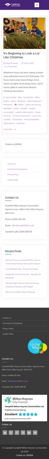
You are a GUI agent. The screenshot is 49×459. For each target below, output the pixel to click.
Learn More (8, 129)
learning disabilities (31, 119)
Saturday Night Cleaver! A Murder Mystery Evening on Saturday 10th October (22, 285)
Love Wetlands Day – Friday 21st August (22, 269)
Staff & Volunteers (34, 101)
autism (16, 108)
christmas (7, 116)
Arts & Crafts (11, 97)
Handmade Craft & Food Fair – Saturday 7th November (23, 276)
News (13, 101)
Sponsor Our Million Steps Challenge (20, 292)
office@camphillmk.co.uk (23, 225)
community (36, 116)
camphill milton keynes (24, 112)
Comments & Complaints (17, 169)
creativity (6, 119)
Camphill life (28, 97)
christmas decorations (21, 116)
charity (37, 112)
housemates (17, 119)
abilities (21, 105)
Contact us (12, 164)
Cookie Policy (13, 180)
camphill (24, 108)
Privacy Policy (13, 174)
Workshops (7, 105)
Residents (21, 101)
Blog (19, 97)
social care (20, 123)
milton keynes (8, 123)
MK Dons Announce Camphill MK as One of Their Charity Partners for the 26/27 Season (23, 262)
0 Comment (12, 66)
